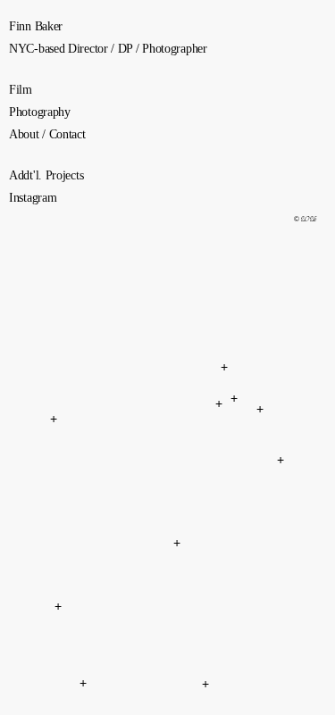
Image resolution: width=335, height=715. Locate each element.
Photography (40, 112)
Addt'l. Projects (46, 175)
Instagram (32, 197)
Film (20, 89)
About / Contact (47, 134)
